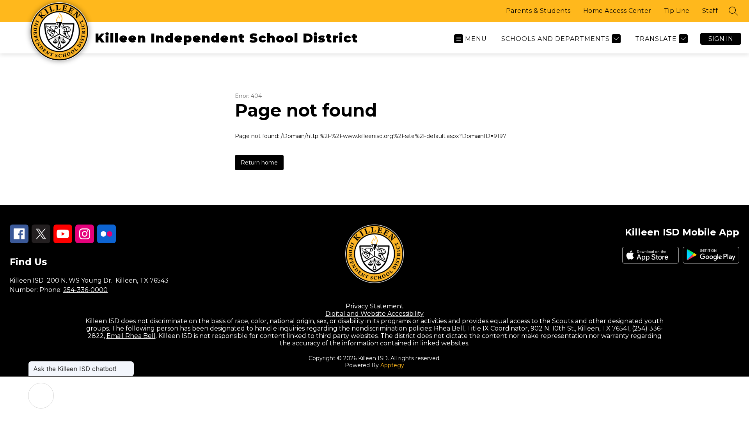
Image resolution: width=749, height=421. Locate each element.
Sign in (720, 38)
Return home (259, 162)
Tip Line (677, 10)
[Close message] (128, 364)
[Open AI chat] (41, 396)
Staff (710, 10)
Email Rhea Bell (131, 336)
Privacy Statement (375, 306)
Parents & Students (538, 10)
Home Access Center (617, 10)
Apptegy (392, 365)
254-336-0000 (85, 290)
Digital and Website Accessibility (374, 313)
